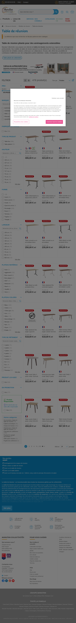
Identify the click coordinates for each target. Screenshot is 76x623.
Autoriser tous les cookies (54, 122)
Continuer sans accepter (58, 98)
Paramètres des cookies (21, 122)
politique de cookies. (33, 116)
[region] (38, 107)
